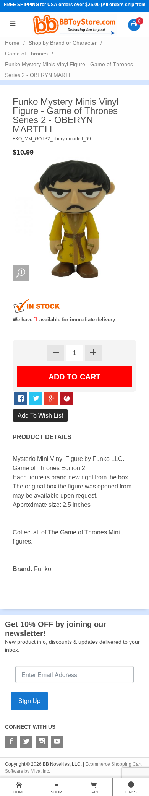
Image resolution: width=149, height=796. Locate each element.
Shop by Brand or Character (63, 43)
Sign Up (29, 700)
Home (12, 43)
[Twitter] (26, 742)
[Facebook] (11, 742)
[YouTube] (57, 742)
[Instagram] (42, 742)
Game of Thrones (26, 53)
